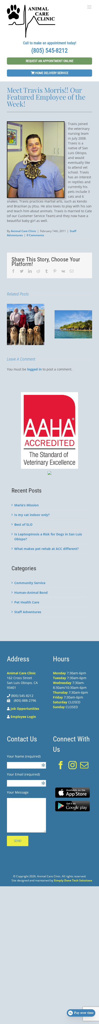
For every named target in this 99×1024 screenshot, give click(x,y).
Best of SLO (23, 524)
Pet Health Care (26, 602)
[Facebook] (61, 765)
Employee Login (23, 716)
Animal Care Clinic (23, 231)
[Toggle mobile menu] (89, 7)
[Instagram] (72, 765)
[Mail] (84, 765)
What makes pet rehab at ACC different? (46, 548)
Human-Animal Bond (31, 592)
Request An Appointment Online (49, 61)
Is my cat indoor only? (32, 515)
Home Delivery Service (51, 73)
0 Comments (35, 235)
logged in (34, 369)
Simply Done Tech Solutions (73, 880)
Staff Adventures (27, 612)
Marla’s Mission (26, 505)
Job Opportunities (25, 708)
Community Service (29, 583)
